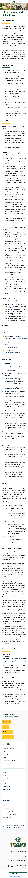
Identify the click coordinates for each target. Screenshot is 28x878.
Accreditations (6, 803)
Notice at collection (15, 876)
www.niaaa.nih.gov (9, 391)
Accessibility (6, 772)
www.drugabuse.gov (10, 413)
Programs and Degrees (9, 760)
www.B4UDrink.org (9, 441)
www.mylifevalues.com (14, 703)
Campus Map (6, 786)
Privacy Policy (6, 808)
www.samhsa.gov (9, 431)
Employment (6, 800)
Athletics (5, 751)
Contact (5, 775)
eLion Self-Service (7, 817)
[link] (7, 722)
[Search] (26, 1)
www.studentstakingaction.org (12, 409)
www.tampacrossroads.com (12, 352)
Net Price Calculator (8, 789)
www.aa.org (8, 363)
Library (5, 781)
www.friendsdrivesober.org (12, 396)
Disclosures (6, 806)
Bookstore (5, 754)
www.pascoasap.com (10, 471)
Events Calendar (7, 784)
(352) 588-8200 (22, 860)
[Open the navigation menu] (1, 1)
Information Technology (9, 814)
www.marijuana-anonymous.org (13, 368)
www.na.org (8, 366)
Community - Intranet (8, 748)
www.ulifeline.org (9, 445)
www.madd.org (9, 401)
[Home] (14, 2)
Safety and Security (8, 811)
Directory (5, 778)
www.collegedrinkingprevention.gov (14, 378)
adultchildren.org (9, 373)
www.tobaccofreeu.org (10, 423)
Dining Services (7, 757)
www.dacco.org (13, 347)
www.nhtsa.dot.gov (10, 436)
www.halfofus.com (9, 461)
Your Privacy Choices (19, 873)
